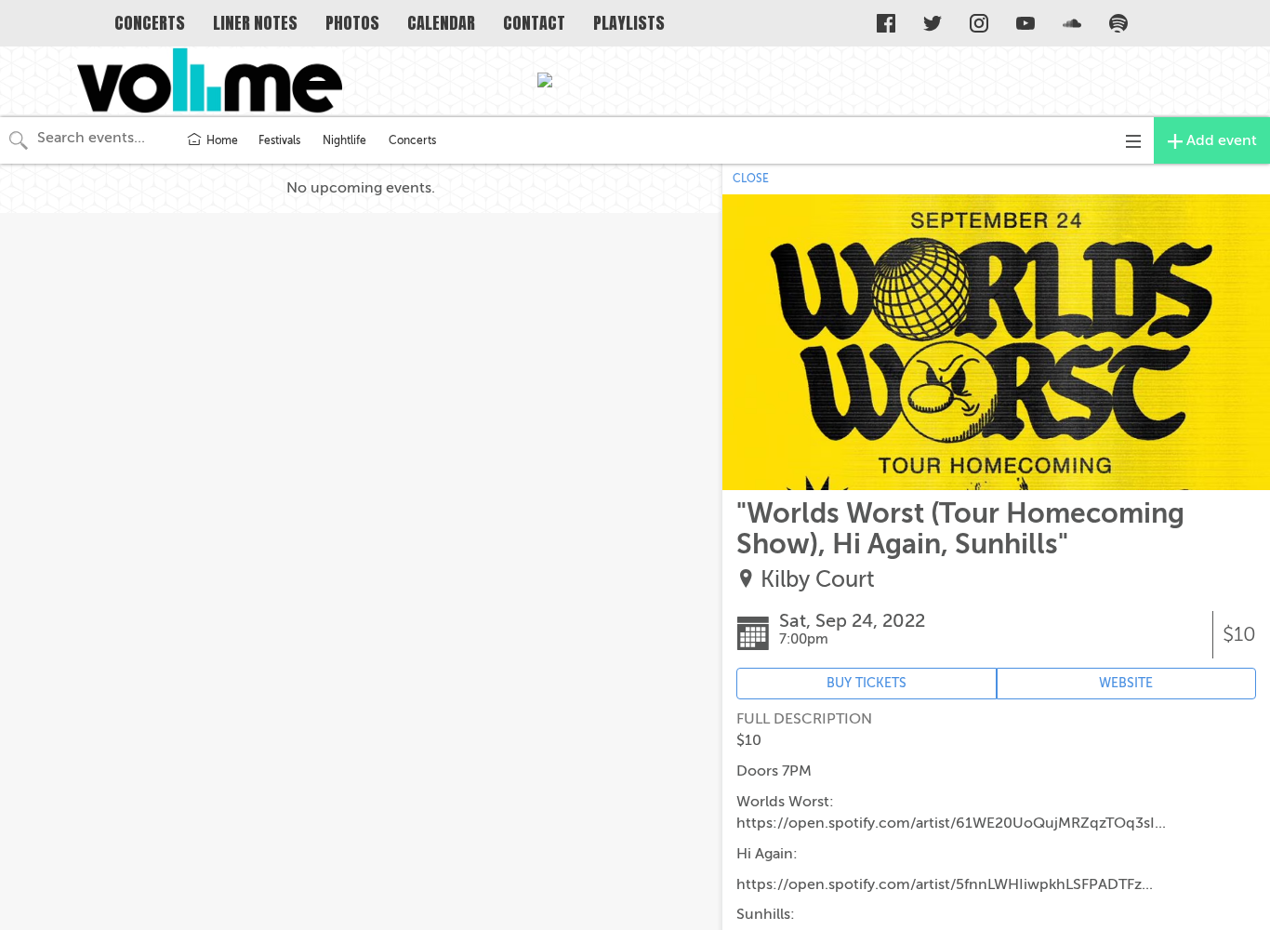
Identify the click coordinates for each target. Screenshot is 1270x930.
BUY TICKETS (866, 683)
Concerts (412, 140)
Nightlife (344, 140)
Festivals (279, 140)
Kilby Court (818, 579)
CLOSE (751, 178)
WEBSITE (1126, 683)
